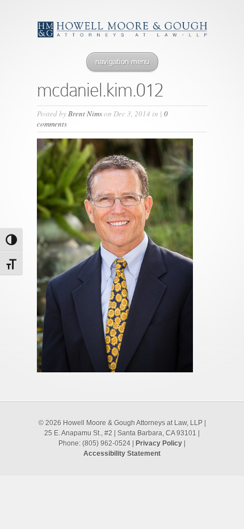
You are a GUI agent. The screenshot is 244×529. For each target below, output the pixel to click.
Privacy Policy (159, 443)
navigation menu (122, 61)
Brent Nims (85, 113)
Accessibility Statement (122, 453)
